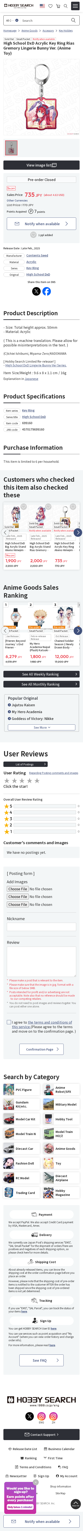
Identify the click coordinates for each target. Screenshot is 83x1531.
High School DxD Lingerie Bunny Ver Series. (36, 365)
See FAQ (40, 1360)
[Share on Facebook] (46, 291)
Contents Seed (37, 255)
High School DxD (38, 274)
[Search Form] (66, 6)
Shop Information (60, 1486)
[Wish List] (50, 5)
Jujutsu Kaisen (23, 704)
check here (23, 1252)
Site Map (61, 1493)
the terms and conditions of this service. (42, 1024)
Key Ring (32, 268)
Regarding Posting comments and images (53, 773)
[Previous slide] (5, 532)
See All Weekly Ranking (40, 674)
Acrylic (31, 262)
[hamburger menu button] (75, 6)
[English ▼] (42, 5)
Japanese (31, 379)
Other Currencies (17, 200)
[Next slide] (78, 532)
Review (13, 942)
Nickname (16, 918)
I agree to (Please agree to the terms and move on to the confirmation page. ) (44, 1026)
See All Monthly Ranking (40, 684)
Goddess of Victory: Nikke (33, 718)
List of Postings (24, 764)
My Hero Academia (27, 711)
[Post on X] (36, 291)
